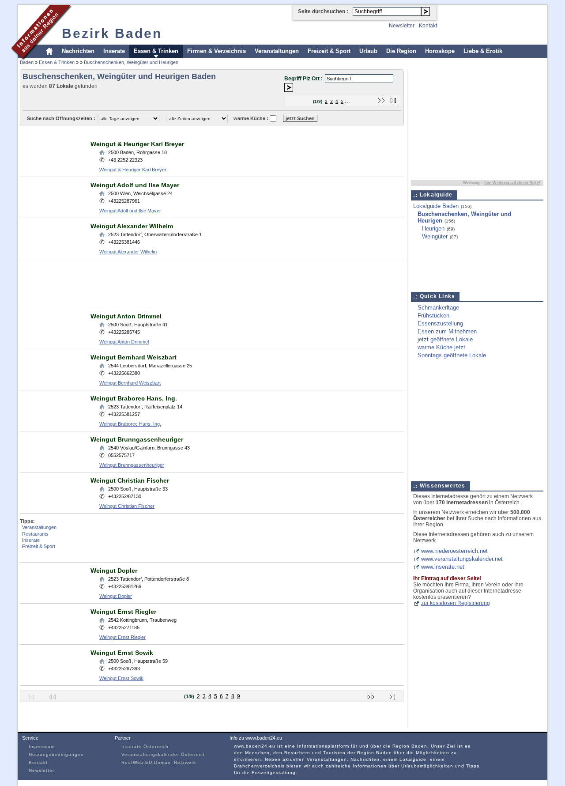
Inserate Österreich (145, 746)
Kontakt (428, 26)
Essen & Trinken (156, 51)
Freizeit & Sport (329, 51)
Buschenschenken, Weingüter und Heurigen (131, 62)
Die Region (401, 51)
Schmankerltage (438, 307)
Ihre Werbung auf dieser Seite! (512, 183)
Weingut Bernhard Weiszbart (133, 357)
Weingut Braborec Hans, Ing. (133, 398)
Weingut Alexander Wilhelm (131, 226)
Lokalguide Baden (436, 206)
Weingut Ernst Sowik (121, 652)
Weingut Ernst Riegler (123, 611)
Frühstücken (433, 315)
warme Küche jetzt (441, 347)
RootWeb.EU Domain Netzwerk (158, 762)
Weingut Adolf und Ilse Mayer (134, 185)
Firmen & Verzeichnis (216, 51)
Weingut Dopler (113, 570)
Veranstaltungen (277, 51)
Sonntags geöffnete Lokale (452, 355)
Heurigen (433, 228)
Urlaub (368, 51)
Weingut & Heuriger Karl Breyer (137, 143)
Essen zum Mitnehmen (447, 331)
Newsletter (401, 26)
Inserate (114, 51)
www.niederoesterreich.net (454, 551)
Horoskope (440, 51)
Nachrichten (78, 51)
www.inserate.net (442, 566)
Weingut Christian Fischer (129, 480)
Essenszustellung (440, 323)
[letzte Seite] (394, 98)
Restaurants (35, 534)
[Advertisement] (180, 132)
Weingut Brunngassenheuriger (136, 439)
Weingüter (435, 236)
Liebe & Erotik (482, 51)
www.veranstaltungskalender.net (462, 558)
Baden (27, 62)
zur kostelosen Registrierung (455, 603)
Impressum (42, 746)
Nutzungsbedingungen (56, 754)
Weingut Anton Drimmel (126, 316)
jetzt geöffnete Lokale (445, 339)
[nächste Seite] (382, 98)
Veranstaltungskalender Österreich (163, 754)
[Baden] (41, 59)
